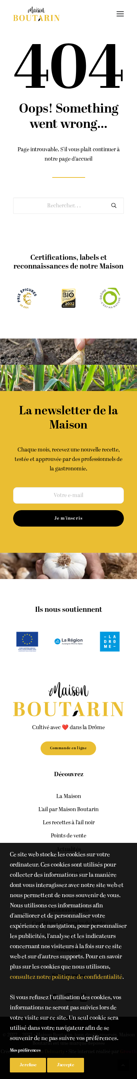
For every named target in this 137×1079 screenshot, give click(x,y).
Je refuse (28, 1065)
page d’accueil (75, 159)
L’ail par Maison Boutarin (68, 809)
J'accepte (65, 1065)
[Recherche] (68, 206)
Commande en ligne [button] (68, 748)
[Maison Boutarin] (36, 14)
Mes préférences (25, 1050)
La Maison (68, 796)
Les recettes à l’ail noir (69, 822)
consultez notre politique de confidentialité (66, 977)
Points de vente (68, 836)
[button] (120, 14)
